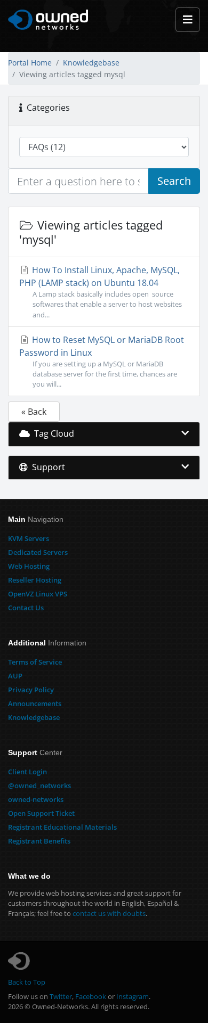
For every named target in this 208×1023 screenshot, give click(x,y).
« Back (33, 412)
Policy (31, 689)
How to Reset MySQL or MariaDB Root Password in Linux (101, 361)
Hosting (29, 566)
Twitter (61, 996)
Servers (28, 538)
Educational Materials (62, 827)
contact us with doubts (109, 913)
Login (27, 771)
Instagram (132, 996)
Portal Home (30, 63)
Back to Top (26, 982)
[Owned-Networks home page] (48, 20)
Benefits (39, 841)
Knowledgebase (91, 63)
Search (174, 181)
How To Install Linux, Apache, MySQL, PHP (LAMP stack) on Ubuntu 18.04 (100, 291)
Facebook (90, 996)
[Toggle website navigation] (187, 19)
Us (26, 607)
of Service (35, 662)
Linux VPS (37, 594)
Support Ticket (41, 813)
